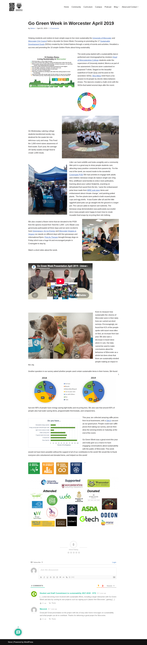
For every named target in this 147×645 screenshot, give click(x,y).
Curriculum (87, 7)
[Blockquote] (60, 577)
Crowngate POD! (76, 175)
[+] (73, 577)
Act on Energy (49, 231)
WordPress (28, 642)
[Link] (66, 577)
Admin (32, 28)
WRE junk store (93, 190)
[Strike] (50, 577)
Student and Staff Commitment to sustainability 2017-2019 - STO (68, 593)
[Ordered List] (53, 577)
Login (114, 562)
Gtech (108, 421)
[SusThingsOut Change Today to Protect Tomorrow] (16, 7)
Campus (98, 7)
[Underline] (47, 577)
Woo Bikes (96, 76)
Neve (10, 642)
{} (70, 577)
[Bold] (41, 577)
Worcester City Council (37, 41)
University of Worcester (102, 38)
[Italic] (44, 577)
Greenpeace (38, 231)
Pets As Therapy (51, 237)
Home (66, 7)
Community (76, 7)
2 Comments (54, 28)
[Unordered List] (57, 577)
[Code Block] (63, 577)
